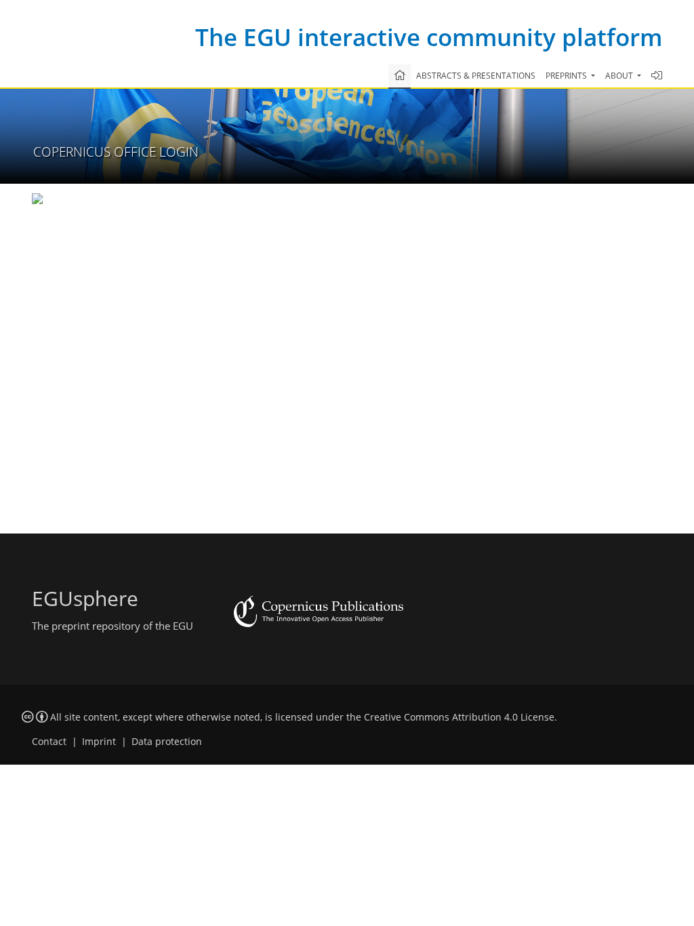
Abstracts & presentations (475, 75)
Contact (49, 742)
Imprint (99, 742)
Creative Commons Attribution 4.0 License (459, 717)
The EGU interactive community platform (428, 37)
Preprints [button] (567, 75)
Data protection (166, 742)
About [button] (620, 75)
